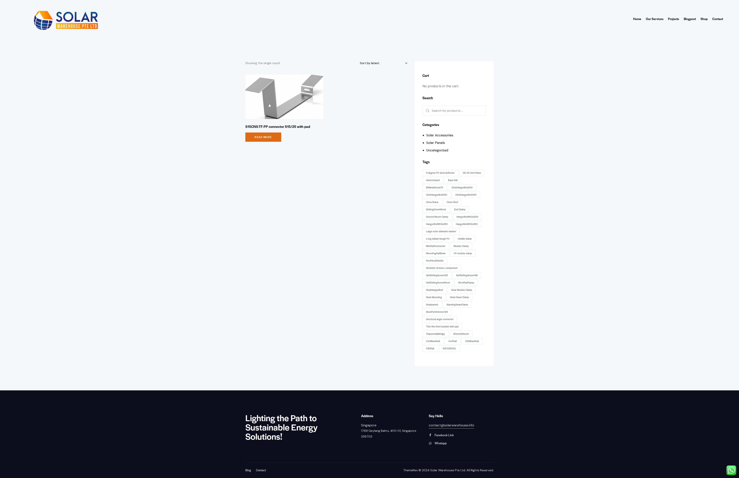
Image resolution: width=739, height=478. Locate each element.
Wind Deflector (461, 333)
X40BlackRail (433, 341)
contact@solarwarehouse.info (451, 425)
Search (426, 111)
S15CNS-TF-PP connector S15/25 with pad (277, 126)
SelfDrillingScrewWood (438, 282)
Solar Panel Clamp (459, 297)
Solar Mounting (434, 297)
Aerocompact (433, 180)
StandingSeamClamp (457, 304)
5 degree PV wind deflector (440, 172)
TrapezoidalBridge (435, 333)
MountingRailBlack (436, 253)
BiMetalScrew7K (434, 187)
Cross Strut (452, 202)
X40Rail (452, 341)
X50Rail (430, 348)
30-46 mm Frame (472, 172)
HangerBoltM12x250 (437, 224)
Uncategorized (437, 150)
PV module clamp (463, 253)
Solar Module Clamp (461, 290)
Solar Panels (435, 143)
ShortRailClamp (466, 282)
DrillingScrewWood (436, 209)
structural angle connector (439, 319)
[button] (279, 96)
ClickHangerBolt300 (466, 194)
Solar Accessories (439, 135)
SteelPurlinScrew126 (437, 312)
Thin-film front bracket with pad (442, 326)
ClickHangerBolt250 (436, 194)
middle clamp (465, 238)
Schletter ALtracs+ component (441, 268)
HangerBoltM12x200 (467, 216)
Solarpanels (432, 304)
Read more (263, 137)
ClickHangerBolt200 (462, 187)
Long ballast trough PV (438, 238)
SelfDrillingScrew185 (467, 275)
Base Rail (453, 180)
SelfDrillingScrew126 (437, 275)
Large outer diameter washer (441, 231)
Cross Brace (432, 202)
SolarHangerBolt (434, 290)
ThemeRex (410, 470)
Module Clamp (461, 246)
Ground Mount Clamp (437, 216)
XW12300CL (449, 348)
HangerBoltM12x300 (467, 224)
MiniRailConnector (435, 246)
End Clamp (459, 209)
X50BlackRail (472, 341)
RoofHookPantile (435, 260)
